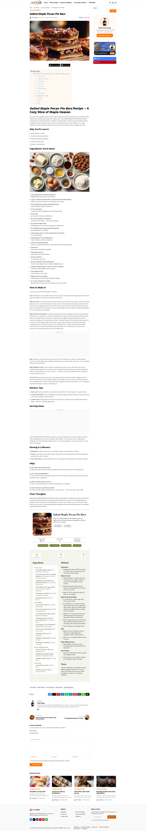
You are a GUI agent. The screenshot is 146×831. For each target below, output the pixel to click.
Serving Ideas (41, 86)
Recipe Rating (33, 730)
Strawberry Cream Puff (37, 791)
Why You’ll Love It (41, 76)
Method (39, 100)
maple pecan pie (41, 687)
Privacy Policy (64, 816)
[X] (34, 819)
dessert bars (33, 687)
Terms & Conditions (80, 814)
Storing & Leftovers (42, 88)
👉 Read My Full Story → (105, 35)
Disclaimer (78, 816)
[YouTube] (43, 819)
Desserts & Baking (45, 7)
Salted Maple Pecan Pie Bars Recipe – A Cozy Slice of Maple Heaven (51, 74)
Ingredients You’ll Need (43, 78)
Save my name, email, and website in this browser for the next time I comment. (50, 760)
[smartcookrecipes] (36, 2)
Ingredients (40, 98)
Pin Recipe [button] (67, 526)
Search (95, 8)
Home (31, 7)
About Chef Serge (79, 812)
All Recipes (36, 7)
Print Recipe (66, 65)
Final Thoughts (41, 93)
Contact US (64, 814)
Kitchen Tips (40, 83)
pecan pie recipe (50, 687)
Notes (39, 103)
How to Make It (41, 81)
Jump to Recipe (55, 65)
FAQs (39, 91)
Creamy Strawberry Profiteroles (58, 792)
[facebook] (31, 819)
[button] (55, 567)
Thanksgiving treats (68, 687)
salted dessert (59, 687)
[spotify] (46, 819)
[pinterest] (40, 819)
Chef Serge (35, 17)
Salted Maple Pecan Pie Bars (42, 95)
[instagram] (37, 819)
